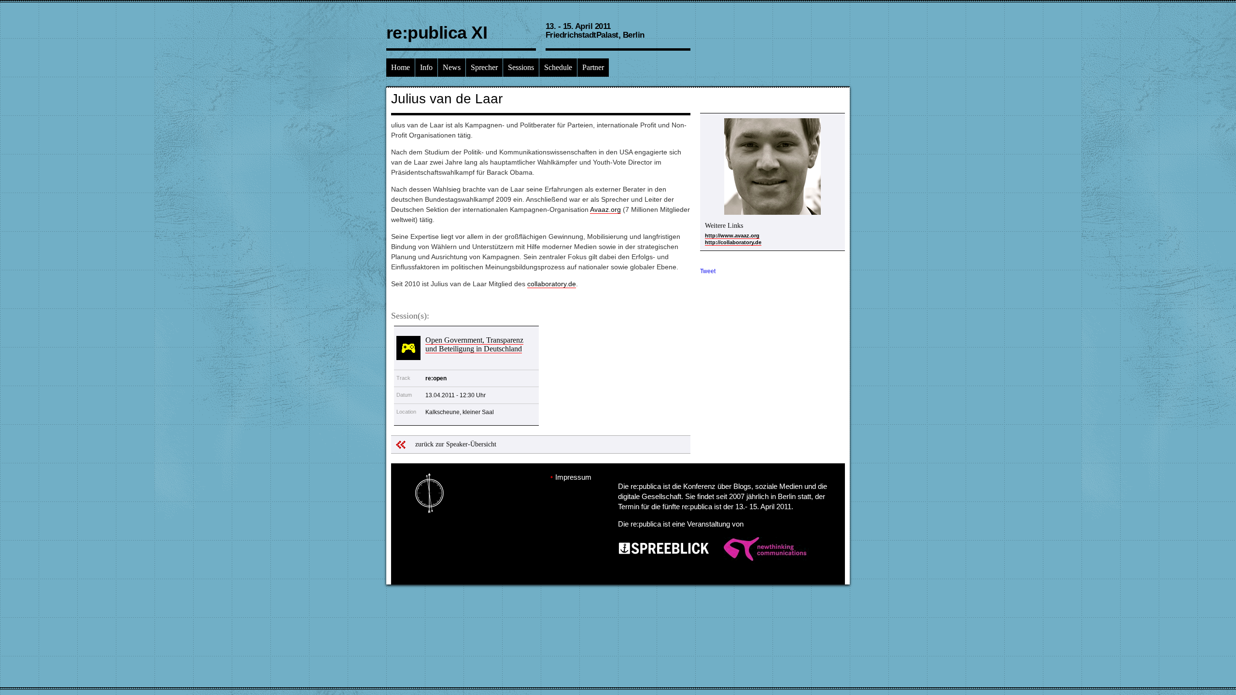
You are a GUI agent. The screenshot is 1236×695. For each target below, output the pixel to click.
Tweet (708, 271)
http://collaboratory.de (733, 242)
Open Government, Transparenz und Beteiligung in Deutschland (474, 344)
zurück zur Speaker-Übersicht (455, 444)
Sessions (521, 67)
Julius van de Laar (447, 98)
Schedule (558, 67)
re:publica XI (436, 32)
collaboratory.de (551, 284)
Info (426, 67)
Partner (593, 67)
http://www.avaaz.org (732, 235)
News (452, 67)
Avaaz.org (605, 209)
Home (400, 67)
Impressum (573, 477)
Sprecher (484, 67)
